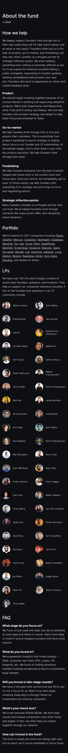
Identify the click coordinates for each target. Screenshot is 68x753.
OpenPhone (48, 243)
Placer (59, 235)
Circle (28, 243)
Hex (21, 243)
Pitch (37, 243)
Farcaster (7, 251)
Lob (27, 251)
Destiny (6, 256)
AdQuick (49, 251)
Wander (19, 251)
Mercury (18, 239)
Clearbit (7, 239)
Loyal (58, 251)
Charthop (36, 251)
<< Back (6, 21)
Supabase (57, 239)
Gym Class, (51, 256)
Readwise (28, 256)
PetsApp (7, 260)
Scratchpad (21, 247)
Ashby (39, 256)
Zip (16, 243)
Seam (56, 247)
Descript (47, 247)
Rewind (16, 256)
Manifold (7, 243)
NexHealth (43, 239)
